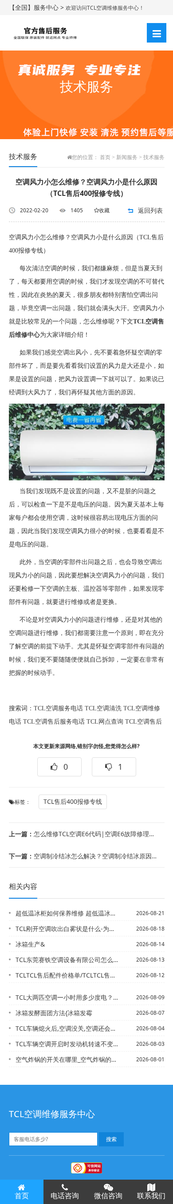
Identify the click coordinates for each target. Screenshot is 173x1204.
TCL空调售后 (143, 721)
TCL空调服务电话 (58, 708)
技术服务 (154, 157)
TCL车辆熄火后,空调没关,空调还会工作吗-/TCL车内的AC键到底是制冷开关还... (68, 1028)
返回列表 (150, 210)
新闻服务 (127, 157)
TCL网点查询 (104, 721)
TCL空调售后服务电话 (54, 721)
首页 (105, 157)
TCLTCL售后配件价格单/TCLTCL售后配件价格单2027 (68, 975)
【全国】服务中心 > (37, 7)
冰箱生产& (30, 944)
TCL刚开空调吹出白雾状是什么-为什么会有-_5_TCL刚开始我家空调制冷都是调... (68, 928)
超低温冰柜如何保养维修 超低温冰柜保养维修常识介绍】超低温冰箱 (68, 913)
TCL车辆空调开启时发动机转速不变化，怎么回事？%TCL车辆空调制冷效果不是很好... (68, 1044)
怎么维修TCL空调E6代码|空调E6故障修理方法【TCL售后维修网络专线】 (83, 834)
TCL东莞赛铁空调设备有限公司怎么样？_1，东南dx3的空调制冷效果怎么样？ (68, 959)
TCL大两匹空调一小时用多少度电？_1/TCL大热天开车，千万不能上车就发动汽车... (68, 997)
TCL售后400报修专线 (72, 801)
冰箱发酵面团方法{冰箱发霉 (54, 1013)
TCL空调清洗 (103, 708)
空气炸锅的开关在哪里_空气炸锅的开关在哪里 (68, 1059)
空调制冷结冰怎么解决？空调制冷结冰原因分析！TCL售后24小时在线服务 (83, 856)
